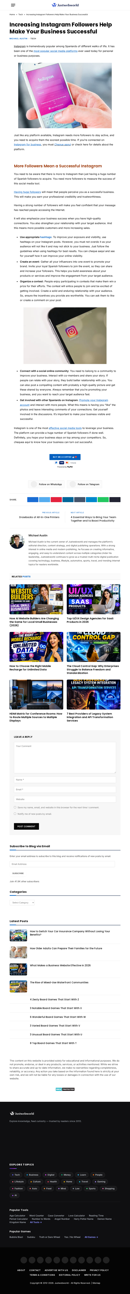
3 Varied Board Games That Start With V (55, 1025)
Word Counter (36, 1215)
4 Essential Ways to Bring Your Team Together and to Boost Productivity (93, 519)
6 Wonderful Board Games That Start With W (58, 1017)
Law (77, 1188)
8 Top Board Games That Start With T (53, 1043)
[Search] (117, 5)
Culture (37, 1181)
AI (16, 1195)
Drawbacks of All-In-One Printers (39, 517)
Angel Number (62, 1219)
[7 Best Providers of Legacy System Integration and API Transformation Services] (93, 695)
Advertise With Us (56, 1270)
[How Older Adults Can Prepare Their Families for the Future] (18, 952)
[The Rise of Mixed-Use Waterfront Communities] (18, 986)
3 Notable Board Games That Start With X (56, 1008)
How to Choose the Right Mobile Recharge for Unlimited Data (30, 667)
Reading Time (96, 1215)
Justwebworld (62, 1283)
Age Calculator (17, 1215)
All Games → (91, 1237)
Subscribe (18, 873)
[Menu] (13, 5)
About (21, 1270)
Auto (34, 1188)
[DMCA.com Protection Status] (65, 1090)
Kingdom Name (18, 1222)
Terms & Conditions (42, 1275)
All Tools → (36, 1222)
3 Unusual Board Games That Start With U (56, 1034)
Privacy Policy (99, 1270)
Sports (92, 1188)
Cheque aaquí (62, 144)
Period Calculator (19, 1219)
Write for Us (92, 1275)
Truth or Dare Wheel (49, 1237)
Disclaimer (79, 1270)
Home (12, 14)
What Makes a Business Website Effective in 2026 (60, 965)
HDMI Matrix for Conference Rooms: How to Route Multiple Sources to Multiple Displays (36, 717)
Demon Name (105, 1219)
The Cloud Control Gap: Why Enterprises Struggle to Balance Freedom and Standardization (93, 669)
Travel (84, 1181)
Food (48, 1188)
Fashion (19, 1188)
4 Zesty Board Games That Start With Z (54, 999)
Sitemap (96, 1283)
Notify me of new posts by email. (35, 814)
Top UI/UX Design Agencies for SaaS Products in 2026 (90, 620)
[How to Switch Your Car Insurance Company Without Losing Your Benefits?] (18, 935)
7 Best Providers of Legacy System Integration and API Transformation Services (90, 717)
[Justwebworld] (65, 5)
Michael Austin (18, 38)
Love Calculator (76, 1215)
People (98, 1175)
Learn (83, 1175)
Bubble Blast (16, 1237)
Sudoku (31, 1237)
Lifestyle (19, 1181)
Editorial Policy (69, 1275)
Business (33, 1175)
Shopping (109, 1188)
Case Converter (56, 1215)
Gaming (101, 1181)
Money (67, 1175)
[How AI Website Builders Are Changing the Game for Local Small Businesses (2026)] (36, 599)
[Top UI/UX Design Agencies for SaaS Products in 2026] (93, 599)
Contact (35, 1270)
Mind (63, 1188)
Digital (51, 1175)
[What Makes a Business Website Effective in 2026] (18, 969)
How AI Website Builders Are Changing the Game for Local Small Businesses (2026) (34, 622)
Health (53, 1181)
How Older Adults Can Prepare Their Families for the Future (66, 948)
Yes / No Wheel (72, 1237)
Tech (20, 14)
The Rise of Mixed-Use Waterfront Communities (59, 982)
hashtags (46, 237)
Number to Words (41, 1219)
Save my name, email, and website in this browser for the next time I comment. (58, 807)
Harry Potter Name (83, 1219)
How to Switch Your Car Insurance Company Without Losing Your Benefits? (70, 933)
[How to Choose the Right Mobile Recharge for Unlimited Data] (36, 647)
